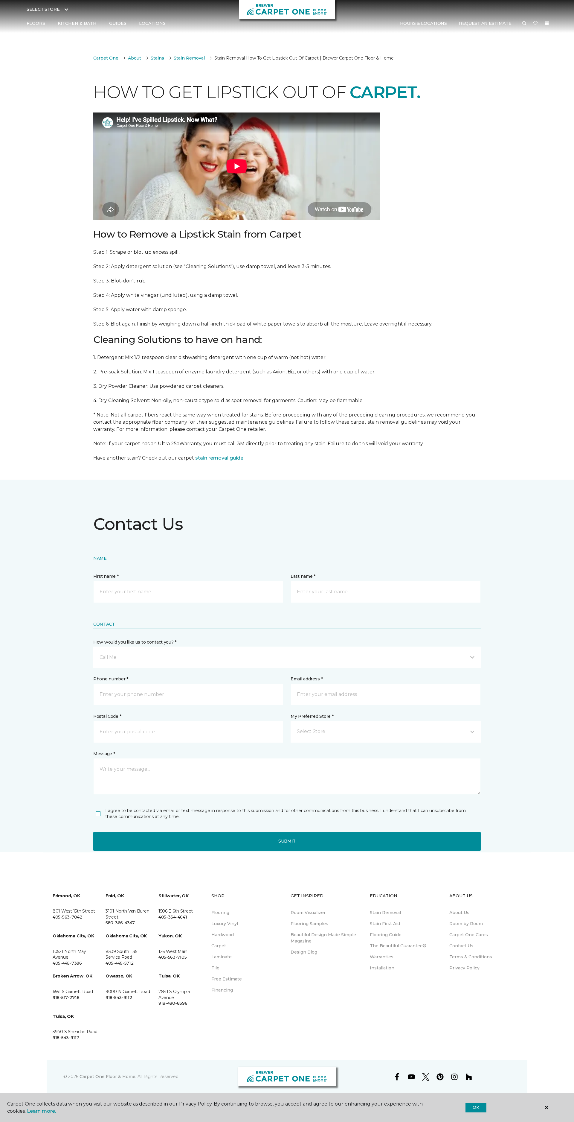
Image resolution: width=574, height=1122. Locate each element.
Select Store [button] (43, 9)
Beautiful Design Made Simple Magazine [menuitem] (323, 938)
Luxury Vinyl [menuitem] (224, 923)
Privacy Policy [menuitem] (464, 968)
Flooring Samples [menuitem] (309, 923)
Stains (157, 58)
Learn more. (41, 1111)
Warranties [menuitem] (381, 957)
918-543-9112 (119, 997)
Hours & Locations (423, 23)
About (134, 58)
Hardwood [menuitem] (222, 934)
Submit (287, 841)
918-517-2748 (66, 997)
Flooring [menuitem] (220, 912)
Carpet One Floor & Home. (108, 1076)
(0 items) (547, 23)
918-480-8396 (172, 1003)
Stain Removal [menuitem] (385, 912)
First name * (106, 576)
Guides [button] (117, 23)
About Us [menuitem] (459, 912)
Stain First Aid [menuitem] (385, 923)
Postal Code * (107, 716)
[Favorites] (535, 23)
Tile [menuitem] (215, 968)
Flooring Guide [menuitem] (386, 934)
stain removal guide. (219, 458)
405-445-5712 (120, 963)
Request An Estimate (485, 23)
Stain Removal (189, 58)
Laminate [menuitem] (221, 957)
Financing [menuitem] (222, 990)
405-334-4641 (172, 917)
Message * (104, 754)
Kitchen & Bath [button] (77, 23)
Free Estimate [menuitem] (226, 979)
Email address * (307, 679)
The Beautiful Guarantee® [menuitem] (398, 945)
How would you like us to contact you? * (134, 642)
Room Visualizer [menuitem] (308, 912)
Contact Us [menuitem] (461, 945)
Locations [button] (152, 23)
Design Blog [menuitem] (304, 952)
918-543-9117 (66, 1037)
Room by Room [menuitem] (466, 923)
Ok (476, 1107)
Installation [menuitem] (382, 968)
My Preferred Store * (312, 716)
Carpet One (105, 58)
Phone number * (110, 679)
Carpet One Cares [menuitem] (468, 934)
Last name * (303, 576)
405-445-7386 (67, 963)
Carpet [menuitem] (218, 945)
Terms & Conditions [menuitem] (470, 957)
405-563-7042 (67, 917)
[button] (524, 23)
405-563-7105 (172, 957)
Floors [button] (36, 23)
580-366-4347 (120, 922)
